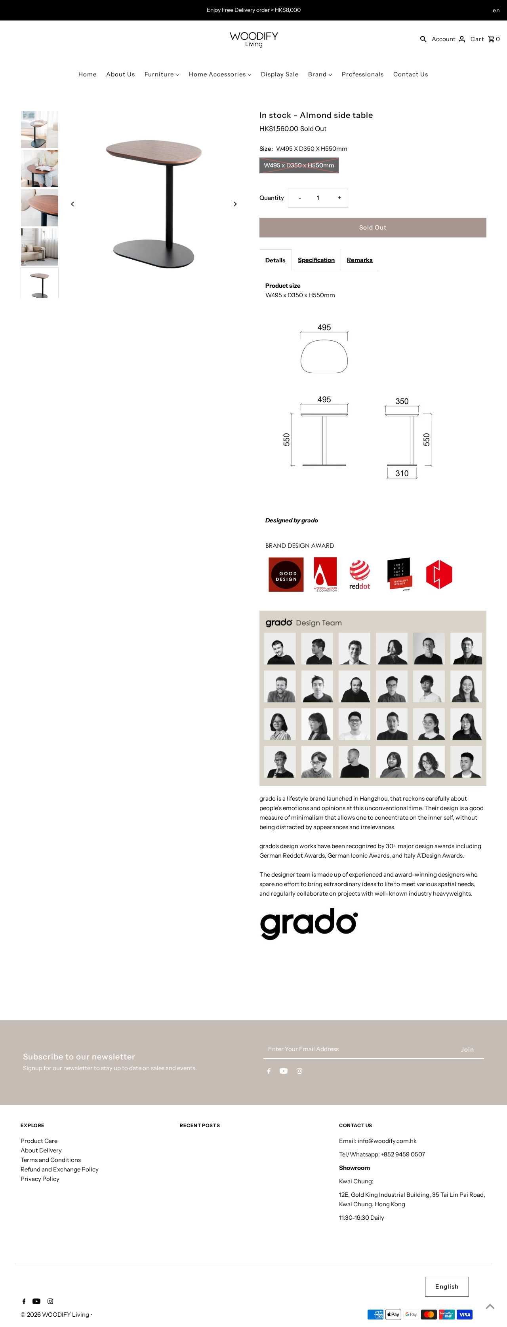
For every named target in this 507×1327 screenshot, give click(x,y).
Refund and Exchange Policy (60, 1169)
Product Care (39, 1141)
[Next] (235, 204)
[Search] (423, 39)
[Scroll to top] (490, 1306)
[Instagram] (299, 1072)
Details (275, 260)
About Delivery (41, 1150)
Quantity (271, 197)
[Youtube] (284, 1072)
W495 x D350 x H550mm (299, 165)
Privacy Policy (40, 1179)
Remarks (360, 260)
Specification (316, 260)
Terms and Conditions (51, 1160)
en (496, 10)
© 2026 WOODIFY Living (55, 1314)
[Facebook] (269, 1072)
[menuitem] (87, 74)
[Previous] (73, 204)
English (447, 1286)
